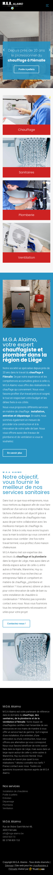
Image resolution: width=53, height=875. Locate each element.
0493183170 (9, 837)
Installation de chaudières (15, 791)
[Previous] (3, 49)
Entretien (7, 798)
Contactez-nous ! (16, 623)
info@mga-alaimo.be (13, 833)
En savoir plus (14, 453)
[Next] (49, 49)
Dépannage (8, 801)
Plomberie (8, 805)
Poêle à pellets (27, 69)
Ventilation (8, 808)
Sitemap (9, 865)
